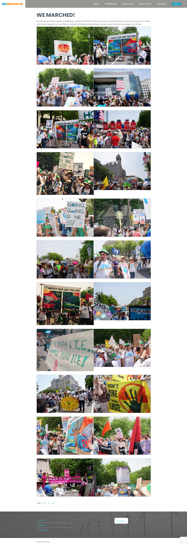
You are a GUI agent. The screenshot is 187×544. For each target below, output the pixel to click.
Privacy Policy (42, 530)
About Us (41, 520)
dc (48, 503)
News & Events (145, 4)
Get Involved (127, 4)
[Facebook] (79, 520)
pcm (53, 503)
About (96, 4)
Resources (161, 4)
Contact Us (41, 525)
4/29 (44, 503)
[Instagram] (88, 520)
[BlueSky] (108, 520)
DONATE (176, 4)
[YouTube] (98, 520)
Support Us (121, 521)
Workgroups (110, 4)
